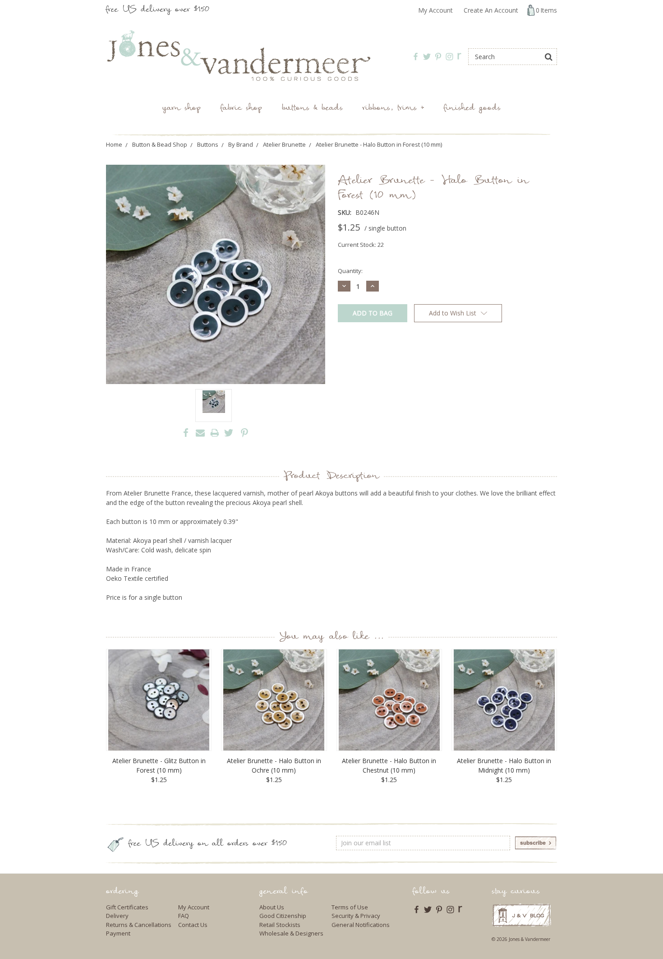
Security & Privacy (356, 916)
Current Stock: (361, 245)
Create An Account (491, 10)
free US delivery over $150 (157, 10)
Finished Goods (472, 108)
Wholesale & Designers (291, 933)
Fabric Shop (241, 108)
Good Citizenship (282, 916)
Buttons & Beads (312, 108)
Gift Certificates (127, 907)
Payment (118, 933)
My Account (435, 10)
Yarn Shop (181, 108)
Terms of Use (350, 907)
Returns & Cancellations (138, 925)
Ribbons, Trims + (393, 108)
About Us (271, 907)
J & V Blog (522, 915)
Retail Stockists (279, 925)
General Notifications (361, 925)
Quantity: (350, 271)
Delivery (117, 916)
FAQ (183, 916)
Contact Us (192, 925)
